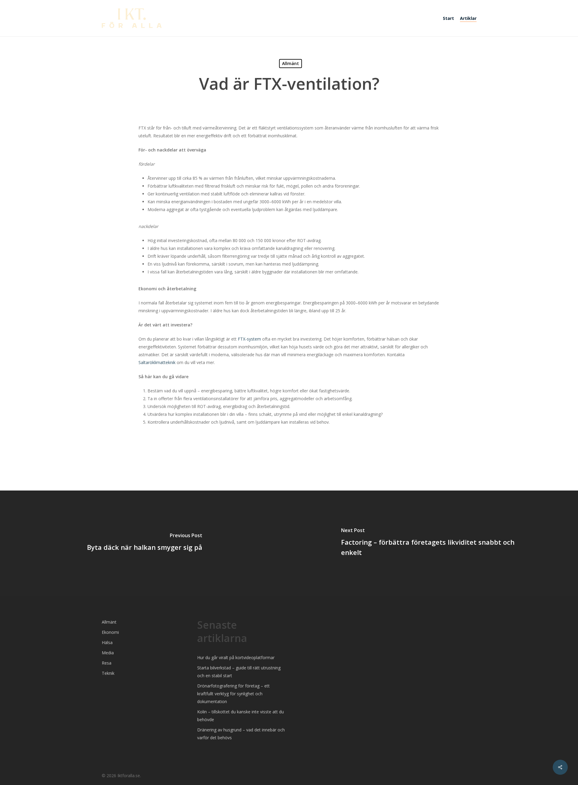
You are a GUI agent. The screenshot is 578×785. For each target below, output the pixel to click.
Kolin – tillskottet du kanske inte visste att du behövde (240, 715)
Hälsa (107, 642)
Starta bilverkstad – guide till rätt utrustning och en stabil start (239, 671)
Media (108, 653)
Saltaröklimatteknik (157, 362)
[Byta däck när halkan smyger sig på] (144, 543)
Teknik (108, 673)
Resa (106, 663)
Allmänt (290, 63)
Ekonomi (110, 632)
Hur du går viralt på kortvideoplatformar (236, 657)
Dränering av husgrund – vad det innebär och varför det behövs (241, 733)
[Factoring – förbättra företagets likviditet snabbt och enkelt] (433, 543)
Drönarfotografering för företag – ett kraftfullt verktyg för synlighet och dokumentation (233, 693)
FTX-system (249, 339)
